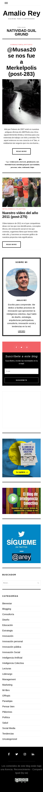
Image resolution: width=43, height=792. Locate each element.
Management (9, 679)
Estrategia (7, 630)
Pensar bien (8, 706)
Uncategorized (9, 739)
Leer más (21, 331)
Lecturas (6, 668)
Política (6, 717)
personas (14, 167)
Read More (21, 151)
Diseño (5, 619)
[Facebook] (10, 754)
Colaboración (14, 162)
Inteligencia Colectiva (14, 209)
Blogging (6, 609)
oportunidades (35, 164)
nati (37, 162)
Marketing (7, 685)
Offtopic (28, 44)
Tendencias (8, 733)
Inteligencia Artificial (12, 657)
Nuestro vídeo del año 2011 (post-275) (20, 215)
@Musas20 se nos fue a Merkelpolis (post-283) (21, 62)
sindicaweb (25, 167)
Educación (7, 625)
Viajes (32, 167)
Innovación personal (12, 641)
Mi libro (6, 690)
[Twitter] (17, 754)
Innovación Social (11, 652)
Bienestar (7, 603)
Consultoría (16, 44)
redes (19, 167)
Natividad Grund (10, 164)
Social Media (8, 728)
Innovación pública (11, 647)
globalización (31, 162)
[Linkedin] (32, 754)
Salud (5, 722)
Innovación (7, 636)
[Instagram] (25, 754)
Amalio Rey (21, 13)
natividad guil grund (22, 164)
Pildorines (7, 712)
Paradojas (7, 701)
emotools (22, 162)
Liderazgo (7, 674)
